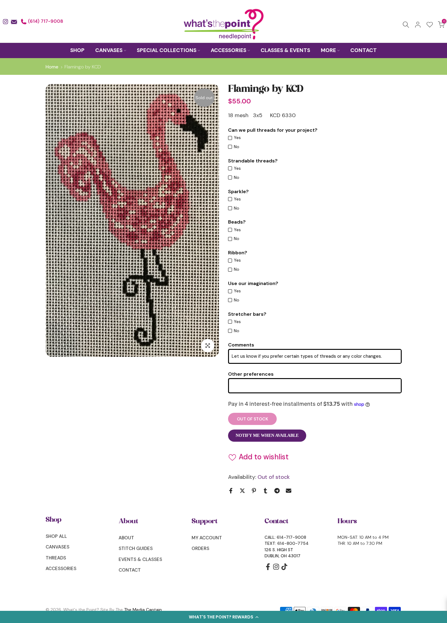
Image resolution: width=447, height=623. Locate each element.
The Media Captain (143, 609)
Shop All (56, 536)
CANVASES (109, 50)
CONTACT (363, 50)
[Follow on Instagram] (276, 568)
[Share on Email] (288, 490)
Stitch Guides (136, 548)
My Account (207, 538)
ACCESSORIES (228, 50)
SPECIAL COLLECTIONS (166, 50)
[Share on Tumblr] (265, 490)
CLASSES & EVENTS (285, 50)
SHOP (77, 50)
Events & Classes (140, 559)
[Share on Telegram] (277, 490)
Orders (200, 548)
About (126, 538)
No (236, 146)
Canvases (57, 547)
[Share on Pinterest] (254, 490)
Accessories (61, 569)
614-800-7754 (293, 543)
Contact (130, 570)
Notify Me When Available (267, 435)
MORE (328, 50)
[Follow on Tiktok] (284, 568)
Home (52, 66)
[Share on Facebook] (231, 490)
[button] (223, 617)
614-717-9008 (291, 537)
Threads (56, 558)
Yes (237, 137)
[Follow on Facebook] (268, 568)
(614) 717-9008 (45, 21)
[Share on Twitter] (242, 490)
